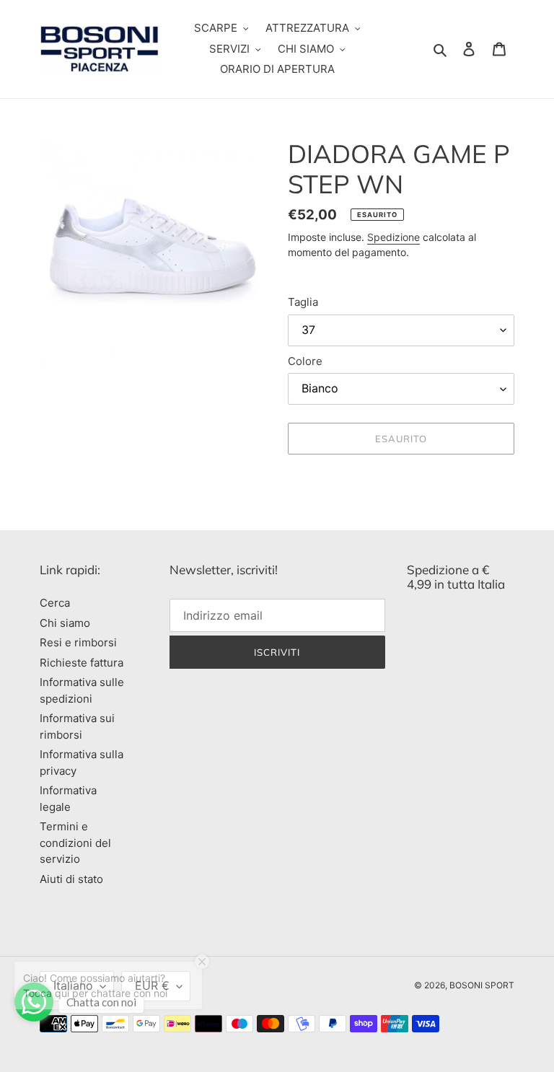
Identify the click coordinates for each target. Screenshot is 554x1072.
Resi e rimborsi (78, 642)
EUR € (152, 985)
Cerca (55, 603)
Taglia (303, 302)
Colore (305, 361)
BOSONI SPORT (481, 985)
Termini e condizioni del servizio (75, 843)
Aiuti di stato (71, 879)
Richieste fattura (81, 662)
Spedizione (393, 237)
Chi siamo (65, 623)
